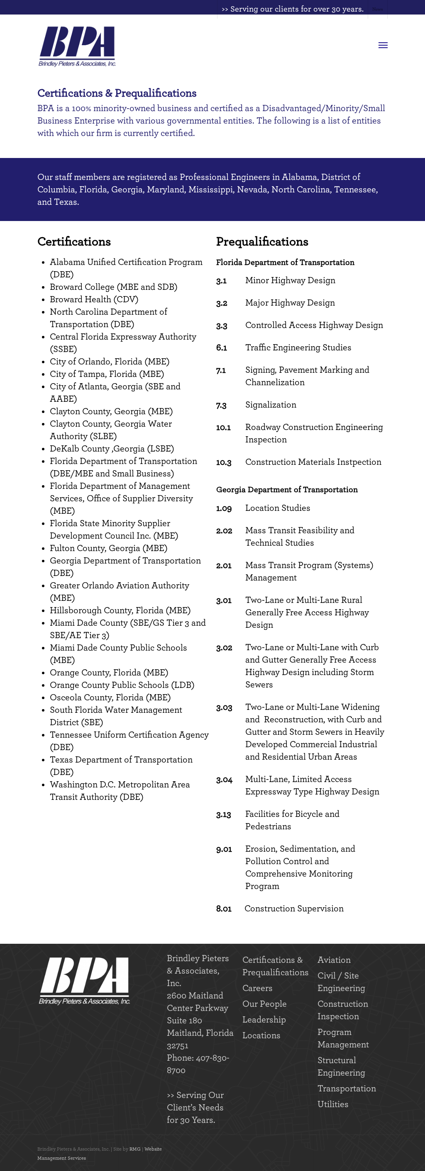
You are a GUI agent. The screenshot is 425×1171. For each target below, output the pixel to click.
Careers (257, 988)
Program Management (343, 1038)
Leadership (264, 1019)
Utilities (333, 1104)
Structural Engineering (341, 1066)
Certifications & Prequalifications (275, 966)
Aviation (334, 959)
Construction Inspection (343, 1010)
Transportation (347, 1088)
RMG (135, 1149)
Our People (264, 1003)
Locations (261, 1035)
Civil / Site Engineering (341, 982)
